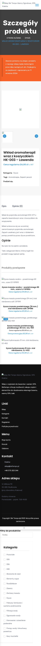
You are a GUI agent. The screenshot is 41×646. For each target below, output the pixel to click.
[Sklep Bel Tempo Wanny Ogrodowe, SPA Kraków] (18, 5)
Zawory (9, 588)
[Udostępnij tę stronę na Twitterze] (17, 181)
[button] (14, 181)
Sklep (4, 409)
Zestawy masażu (13, 593)
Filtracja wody (12, 611)
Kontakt (5, 418)
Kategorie (5, 414)
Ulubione (5, 448)
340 (8, 569)
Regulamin (6, 422)
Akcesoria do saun (13, 574)
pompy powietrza (8, 235)
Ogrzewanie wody (13, 616)
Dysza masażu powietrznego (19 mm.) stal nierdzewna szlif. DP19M (20, 307)
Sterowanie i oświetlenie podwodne (15, 622)
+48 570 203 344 (11, 470)
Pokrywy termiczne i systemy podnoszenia (13, 604)
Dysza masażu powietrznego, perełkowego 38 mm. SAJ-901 (20, 327)
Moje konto (6, 440)
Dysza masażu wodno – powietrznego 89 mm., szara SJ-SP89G (20, 288)
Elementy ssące (12, 579)
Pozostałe (10, 555)
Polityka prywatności (10, 426)
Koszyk (4, 444)
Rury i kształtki (12, 636)
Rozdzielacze (11, 584)
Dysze (27, 38)
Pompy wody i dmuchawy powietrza (15, 629)
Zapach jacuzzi (26, 177)
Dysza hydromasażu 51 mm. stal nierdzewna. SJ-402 (20, 349)
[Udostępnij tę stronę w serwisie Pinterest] (19, 181)
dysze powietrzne (28, 235)
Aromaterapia (14, 177)
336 (8, 564)
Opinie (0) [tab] (17, 206)
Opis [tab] (4, 206)
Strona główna (14, 38)
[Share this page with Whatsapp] (22, 181)
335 (8, 559)
